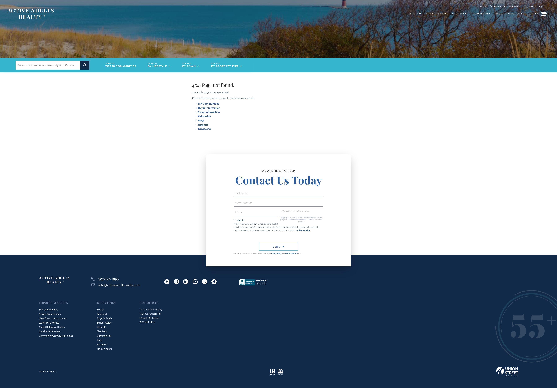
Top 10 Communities (120, 66)
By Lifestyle (157, 66)
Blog (201, 120)
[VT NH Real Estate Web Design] (507, 371)
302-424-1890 (108, 279)
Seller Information (209, 112)
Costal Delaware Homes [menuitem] (52, 327)
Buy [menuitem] (428, 13)
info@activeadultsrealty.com (119, 285)
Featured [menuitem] (457, 13)
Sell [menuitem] (441, 13)
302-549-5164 (147, 322)
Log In (532, 6)
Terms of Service (291, 253)
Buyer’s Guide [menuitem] (104, 318)
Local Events (514, 6)
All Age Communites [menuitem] (50, 314)
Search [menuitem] (414, 13)
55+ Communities (208, 103)
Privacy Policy (303, 230)
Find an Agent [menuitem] (104, 348)
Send (277, 246)
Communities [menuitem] (479, 13)
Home (483, 6)
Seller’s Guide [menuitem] (104, 322)
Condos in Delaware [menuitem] (50, 331)
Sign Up (543, 6)
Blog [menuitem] (498, 13)
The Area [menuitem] (102, 331)
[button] (84, 65)
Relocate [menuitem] (101, 327)
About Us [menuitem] (513, 13)
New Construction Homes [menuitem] (53, 318)
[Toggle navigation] (544, 13)
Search (497, 6)
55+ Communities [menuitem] (48, 309)
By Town (189, 66)
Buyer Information (209, 108)
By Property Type (225, 66)
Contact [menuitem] (532, 13)
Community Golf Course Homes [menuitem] (56, 335)
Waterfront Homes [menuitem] (49, 322)
